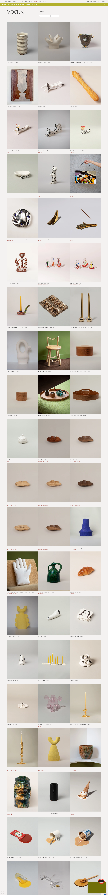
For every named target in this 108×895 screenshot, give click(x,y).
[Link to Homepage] (15, 11)
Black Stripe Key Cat (43, 195)
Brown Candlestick (11, 283)
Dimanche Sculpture (12, 636)
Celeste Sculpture (11, 371)
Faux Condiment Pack (12, 857)
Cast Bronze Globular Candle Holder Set (80, 327)
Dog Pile (72, 680)
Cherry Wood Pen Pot (12, 415)
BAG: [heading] (99, 1)
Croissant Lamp (74, 592)
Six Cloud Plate (42, 503)
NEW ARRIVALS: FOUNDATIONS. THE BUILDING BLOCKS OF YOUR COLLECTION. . (21, 4)
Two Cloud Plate (42, 459)
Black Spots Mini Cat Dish (13, 195)
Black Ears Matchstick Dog (13, 150)
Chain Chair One (42, 371)
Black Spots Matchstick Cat (77, 150)
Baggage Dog (41, 106)
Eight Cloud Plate (11, 548)
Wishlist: (104, 1)
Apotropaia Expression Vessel (77, 62)
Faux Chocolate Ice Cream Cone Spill (79, 813)
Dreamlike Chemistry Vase (45, 724)
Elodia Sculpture (42, 769)
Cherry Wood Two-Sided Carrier (78, 415)
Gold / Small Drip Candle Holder (78, 724)
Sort (48, 15)
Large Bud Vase (42, 283)
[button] (2, 1)
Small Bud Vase (74, 283)
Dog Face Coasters (75, 636)
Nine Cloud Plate (42, 548)
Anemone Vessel (42, 62)
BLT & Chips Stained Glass (77, 195)
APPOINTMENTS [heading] (89, 1)
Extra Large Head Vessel (13, 813)
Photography (55, 15)
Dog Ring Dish (10, 724)
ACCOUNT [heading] (94, 1)
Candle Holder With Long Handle (15, 327)
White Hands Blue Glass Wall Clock (16, 239)
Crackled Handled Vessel (44, 592)
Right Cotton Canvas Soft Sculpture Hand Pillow (19, 592)
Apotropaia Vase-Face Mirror (14, 106)
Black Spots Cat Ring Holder (45, 150)
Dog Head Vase (11, 680)
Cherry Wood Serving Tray (44, 415)
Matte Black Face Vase (44, 813)
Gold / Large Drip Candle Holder (15, 769)
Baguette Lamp (74, 106)
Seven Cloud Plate (74, 503)
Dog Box (40, 636)
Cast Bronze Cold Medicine (45, 327)
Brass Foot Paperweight (44, 239)
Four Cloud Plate (11, 503)
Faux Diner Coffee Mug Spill (45, 857)
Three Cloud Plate (74, 459)
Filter (42, 15)
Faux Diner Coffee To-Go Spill (77, 857)
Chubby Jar (10, 459)
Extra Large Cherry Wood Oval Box (78, 371)
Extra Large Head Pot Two (76, 769)
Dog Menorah (41, 680)
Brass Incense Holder (75, 239)
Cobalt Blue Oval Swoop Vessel (78, 548)
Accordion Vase (11, 62)
